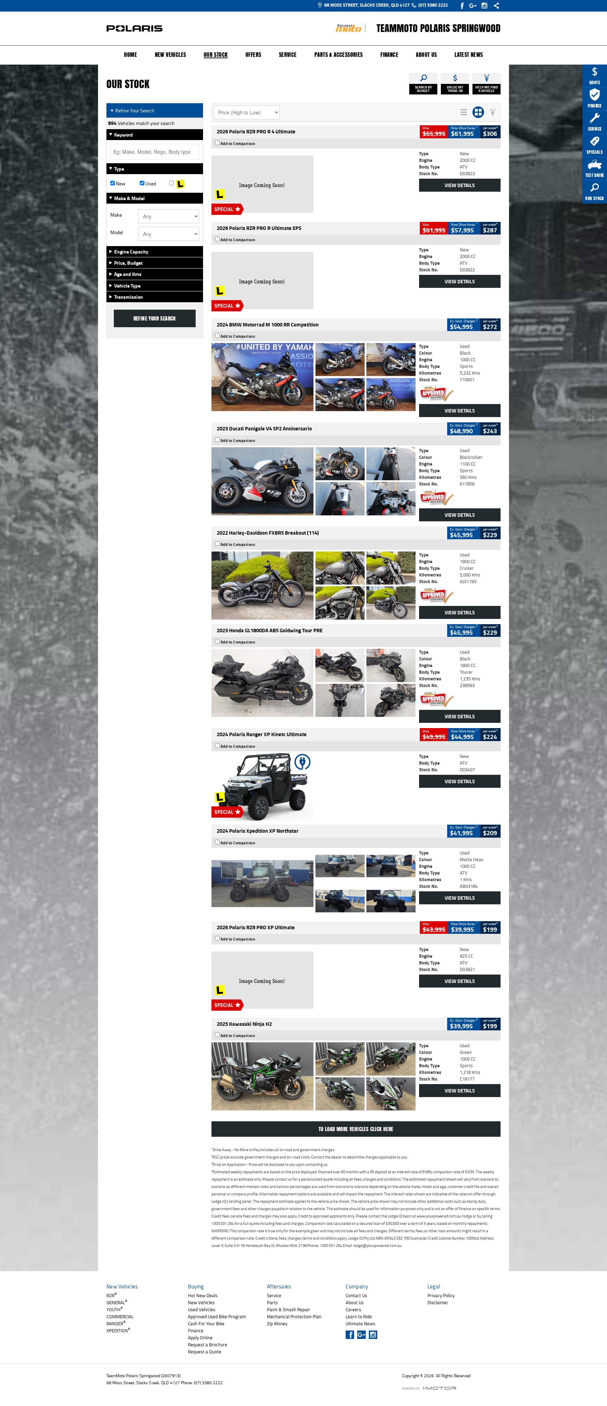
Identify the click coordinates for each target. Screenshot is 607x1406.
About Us (426, 55)
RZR (111, 1295)
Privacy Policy (441, 1295)
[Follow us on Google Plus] (474, 5)
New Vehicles (170, 55)
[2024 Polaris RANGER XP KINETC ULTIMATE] (313, 787)
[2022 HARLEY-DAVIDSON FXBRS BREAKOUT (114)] (313, 586)
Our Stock (216, 55)
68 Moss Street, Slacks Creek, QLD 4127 (367, 4)
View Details (460, 185)
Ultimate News (360, 1323)
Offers (253, 55)
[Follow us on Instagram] (486, 5)
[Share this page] (495, 5)
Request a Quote (204, 1351)
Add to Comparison (238, 143)
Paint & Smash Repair (288, 1309)
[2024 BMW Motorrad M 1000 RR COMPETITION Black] (313, 377)
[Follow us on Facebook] (463, 5)
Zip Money (277, 1323)
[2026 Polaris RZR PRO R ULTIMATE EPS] (313, 280)
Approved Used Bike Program (217, 1316)
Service (288, 55)
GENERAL (116, 1302)
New (120, 183)
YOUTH (114, 1309)
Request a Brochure (207, 1344)
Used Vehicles (201, 1309)
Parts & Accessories (338, 55)
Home (130, 55)
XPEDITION (118, 1330)
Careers (353, 1309)
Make (116, 215)
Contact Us (356, 1295)
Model (116, 232)
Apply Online (200, 1337)
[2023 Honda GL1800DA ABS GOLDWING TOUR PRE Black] (313, 683)
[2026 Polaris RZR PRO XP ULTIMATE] (313, 980)
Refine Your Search (132, 110)
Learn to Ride (359, 1316)
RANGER (115, 1323)
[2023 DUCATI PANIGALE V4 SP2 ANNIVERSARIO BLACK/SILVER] (313, 481)
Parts (272, 1302)
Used (150, 183)
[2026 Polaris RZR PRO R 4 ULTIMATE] (313, 184)
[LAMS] (184, 183)
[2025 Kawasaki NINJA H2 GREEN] (313, 1076)
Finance (389, 55)
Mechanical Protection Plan (294, 1316)
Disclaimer (437, 1302)
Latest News (469, 55)
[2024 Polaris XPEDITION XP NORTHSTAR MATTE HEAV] (313, 884)
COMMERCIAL (119, 1316)
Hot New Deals (202, 1295)
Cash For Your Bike (206, 1323)
